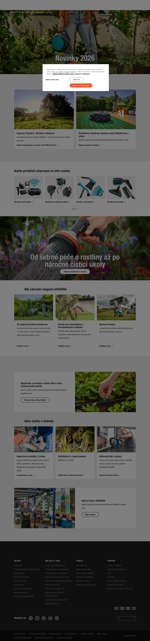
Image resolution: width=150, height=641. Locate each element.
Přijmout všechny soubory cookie (80, 85)
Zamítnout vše (76, 79)
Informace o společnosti (82, 74)
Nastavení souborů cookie (52, 79)
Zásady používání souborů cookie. (63, 74)
